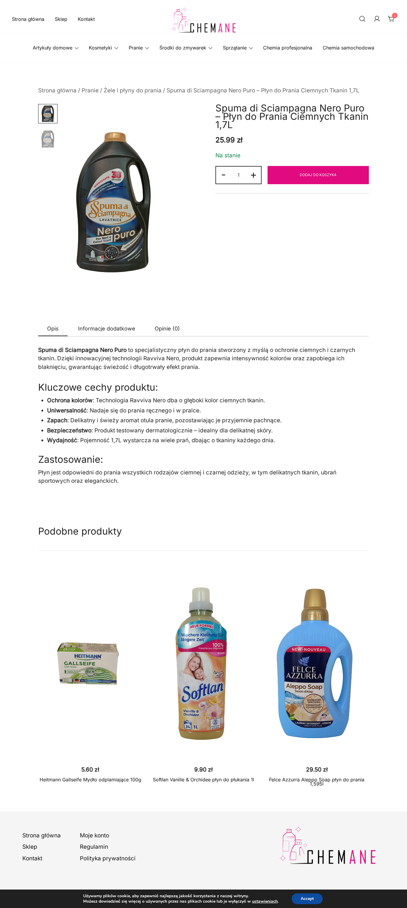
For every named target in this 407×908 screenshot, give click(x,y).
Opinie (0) (167, 328)
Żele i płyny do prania (132, 90)
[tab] (53, 329)
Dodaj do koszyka (318, 175)
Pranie (136, 48)
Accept (307, 898)
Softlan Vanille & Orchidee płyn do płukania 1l (203, 780)
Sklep (61, 19)
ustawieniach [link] (265, 901)
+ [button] (253, 174)
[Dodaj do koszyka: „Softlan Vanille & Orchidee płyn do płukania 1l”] (203, 751)
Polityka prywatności (108, 858)
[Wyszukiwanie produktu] (362, 19)
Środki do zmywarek (182, 48)
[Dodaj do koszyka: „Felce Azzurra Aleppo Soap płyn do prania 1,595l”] (316, 751)
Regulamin (94, 846)
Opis (53, 328)
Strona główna (28, 19)
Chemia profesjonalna (287, 48)
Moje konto (94, 835)
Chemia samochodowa (348, 48)
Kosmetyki (100, 48)
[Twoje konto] (376, 19)
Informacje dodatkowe (106, 328)
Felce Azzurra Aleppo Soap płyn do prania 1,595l (316, 782)
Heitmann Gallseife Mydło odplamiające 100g (90, 780)
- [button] (223, 174)
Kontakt (86, 19)
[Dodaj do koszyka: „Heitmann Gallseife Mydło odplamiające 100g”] (90, 751)
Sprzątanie (235, 48)
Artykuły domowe (52, 48)
